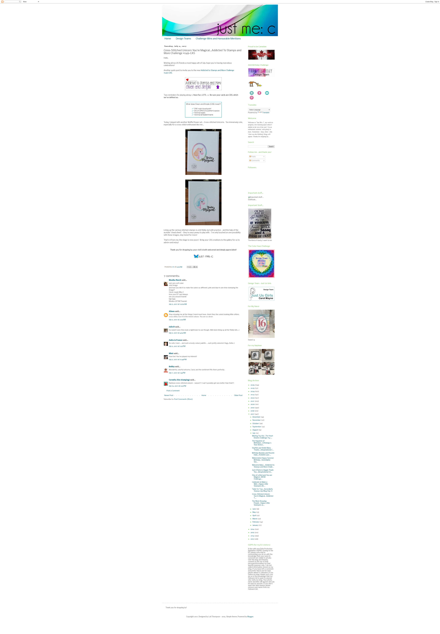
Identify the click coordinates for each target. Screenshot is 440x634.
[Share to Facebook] (194, 267)
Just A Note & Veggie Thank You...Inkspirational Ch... (263, 471)
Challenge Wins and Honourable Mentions (218, 38)
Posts (253, 157)
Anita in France (175, 340)
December (257, 417)
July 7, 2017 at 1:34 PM (177, 373)
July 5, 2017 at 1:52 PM (177, 346)
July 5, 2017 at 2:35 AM (177, 320)
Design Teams (183, 38)
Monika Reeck (175, 280)
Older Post (238, 395)
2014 (253, 536)
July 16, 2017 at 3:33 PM (177, 386)
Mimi (171, 353)
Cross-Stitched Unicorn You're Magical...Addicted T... (262, 496)
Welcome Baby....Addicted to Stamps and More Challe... (263, 466)
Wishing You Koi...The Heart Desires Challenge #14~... (262, 437)
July (254, 433)
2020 (253, 404)
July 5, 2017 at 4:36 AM (177, 333)
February (256, 522)
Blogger (250, 617)
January (256, 525)
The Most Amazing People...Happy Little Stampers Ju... (261, 503)
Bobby (171, 367)
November (257, 420)
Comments (255, 161)
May (254, 512)
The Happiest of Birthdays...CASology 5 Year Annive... (261, 443)
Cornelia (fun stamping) (179, 380)
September (257, 427)
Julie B (172, 327)
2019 (253, 408)
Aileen (171, 311)
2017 (253, 414)
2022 (253, 398)
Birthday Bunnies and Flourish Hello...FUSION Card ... (263, 454)
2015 (253, 532)
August (255, 430)
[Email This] (188, 267)
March (255, 519)
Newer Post (168, 395)
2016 (253, 529)
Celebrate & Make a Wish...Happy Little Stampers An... (260, 484)
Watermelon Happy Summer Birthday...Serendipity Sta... (263, 460)
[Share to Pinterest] (196, 267)
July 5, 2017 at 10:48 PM (178, 360)
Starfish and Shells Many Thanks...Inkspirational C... (263, 449)
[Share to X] (192, 267)
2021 (253, 401)
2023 (253, 395)
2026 (253, 385)
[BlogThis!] (190, 267)
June (254, 509)
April (254, 516)
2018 (253, 411)
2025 (253, 388)
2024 (253, 391)
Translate (265, 113)
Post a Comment (173, 391)
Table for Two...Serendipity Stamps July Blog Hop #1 (262, 490)
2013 (252, 539)
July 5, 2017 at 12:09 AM (178, 304)
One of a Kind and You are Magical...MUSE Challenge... (262, 477)
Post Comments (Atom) (183, 399)
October (256, 424)
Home (168, 38)
